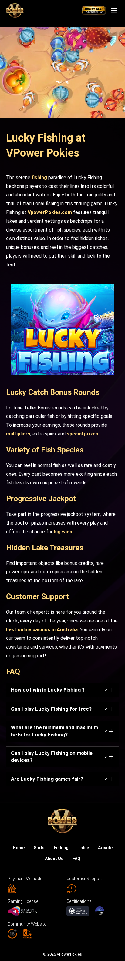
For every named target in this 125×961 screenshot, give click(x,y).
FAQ (76, 858)
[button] (114, 10)
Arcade (105, 847)
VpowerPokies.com (50, 212)
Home (19, 847)
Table (83, 847)
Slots (39, 847)
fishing (39, 177)
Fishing (62, 81)
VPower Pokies (42, 153)
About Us (54, 858)
